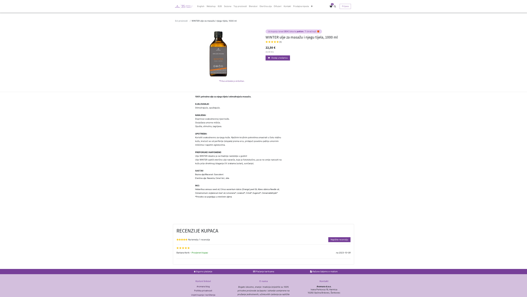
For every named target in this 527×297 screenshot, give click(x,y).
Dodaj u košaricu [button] (279, 58)
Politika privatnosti (203, 290)
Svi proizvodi (181, 21)
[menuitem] (200, 6)
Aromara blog (203, 286)
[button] (336, 6)
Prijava (345, 6)
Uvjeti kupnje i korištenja (203, 295)
